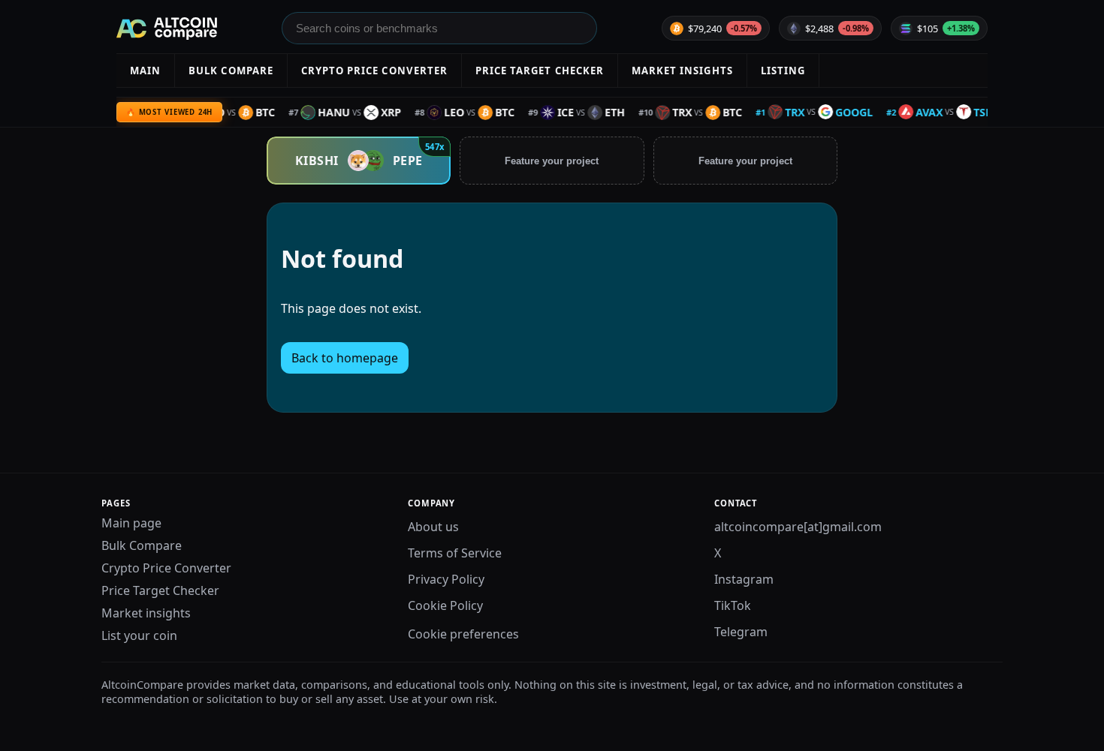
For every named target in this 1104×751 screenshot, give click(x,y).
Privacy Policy (446, 579)
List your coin (139, 635)
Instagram (744, 579)
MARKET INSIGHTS (682, 70)
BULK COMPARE (231, 70)
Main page (131, 523)
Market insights (146, 613)
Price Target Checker (160, 590)
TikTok (732, 605)
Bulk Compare (141, 545)
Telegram (741, 631)
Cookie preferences (463, 634)
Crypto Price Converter (166, 568)
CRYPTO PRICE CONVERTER (374, 70)
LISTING (783, 70)
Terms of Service (455, 553)
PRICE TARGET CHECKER (539, 70)
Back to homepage (344, 358)
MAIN (145, 70)
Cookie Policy (445, 605)
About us (433, 526)
